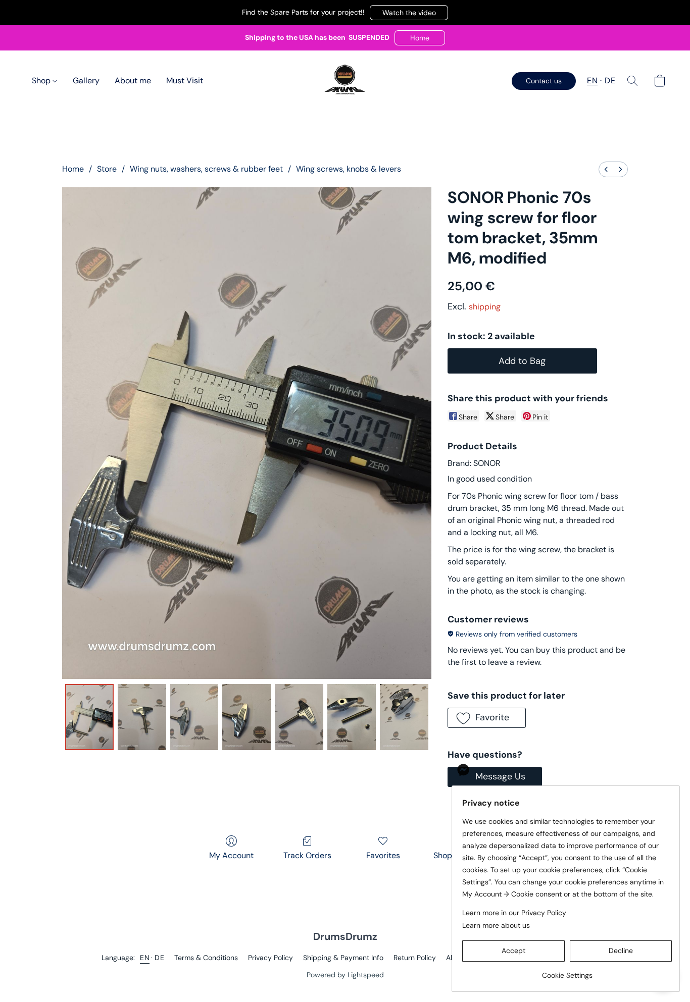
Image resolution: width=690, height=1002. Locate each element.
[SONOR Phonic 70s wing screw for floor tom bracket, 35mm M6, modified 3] (246, 717)
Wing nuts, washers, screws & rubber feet (206, 169)
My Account (231, 855)
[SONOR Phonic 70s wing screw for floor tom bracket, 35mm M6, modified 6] (404, 717)
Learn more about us (496, 925)
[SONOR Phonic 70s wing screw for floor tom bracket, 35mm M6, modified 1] (142, 717)
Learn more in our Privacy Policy (514, 912)
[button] (409, 12)
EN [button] (592, 80)
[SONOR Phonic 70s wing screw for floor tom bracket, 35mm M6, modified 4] (299, 717)
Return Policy (414, 957)
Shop (42, 80)
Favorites (383, 855)
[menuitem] (606, 169)
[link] (567, 971)
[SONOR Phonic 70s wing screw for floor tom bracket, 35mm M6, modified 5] (351, 717)
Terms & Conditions (206, 957)
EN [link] (145, 957)
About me (133, 80)
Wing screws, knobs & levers (348, 169)
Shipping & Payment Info (343, 957)
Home (73, 169)
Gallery (86, 80)
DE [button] (610, 80)
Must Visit (184, 80)
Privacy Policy (270, 957)
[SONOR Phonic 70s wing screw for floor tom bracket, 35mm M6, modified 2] (194, 717)
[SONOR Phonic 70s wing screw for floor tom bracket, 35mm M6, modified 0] (89, 717)
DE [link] (159, 957)
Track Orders (307, 855)
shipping (485, 306)
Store (107, 169)
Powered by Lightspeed (345, 974)
